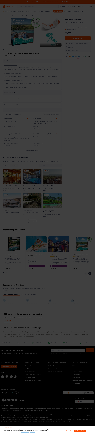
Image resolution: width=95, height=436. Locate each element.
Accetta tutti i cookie (80, 431)
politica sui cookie (25, 432)
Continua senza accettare (8, 427)
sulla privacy (32, 432)
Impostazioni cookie (66, 431)
